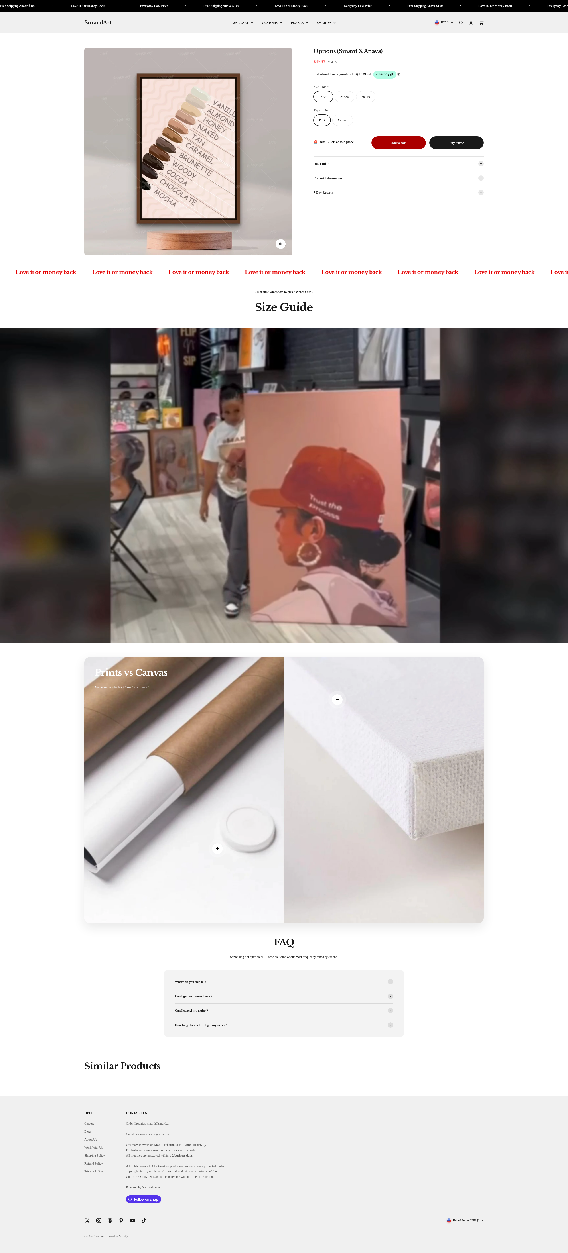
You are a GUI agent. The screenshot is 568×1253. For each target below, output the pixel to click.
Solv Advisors (151, 1187)
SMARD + (324, 22)
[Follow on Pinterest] (121, 1221)
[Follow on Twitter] (87, 1221)
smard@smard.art (158, 1123)
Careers (89, 1123)
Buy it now (456, 143)
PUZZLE (297, 22)
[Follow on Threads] (110, 1221)
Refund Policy (93, 1163)
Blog (87, 1131)
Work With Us (93, 1147)
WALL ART (240, 22)
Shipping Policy (94, 1155)
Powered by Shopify (117, 1236)
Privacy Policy (93, 1171)
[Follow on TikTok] (144, 1221)
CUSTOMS (270, 22)
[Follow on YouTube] (133, 1221)
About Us (90, 1139)
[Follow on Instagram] (99, 1221)
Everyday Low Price (119, 6)
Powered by (134, 1187)
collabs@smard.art (158, 1134)
